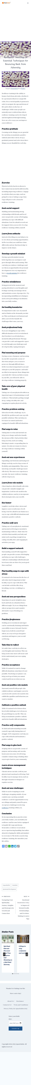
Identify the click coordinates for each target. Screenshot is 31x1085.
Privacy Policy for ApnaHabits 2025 (15, 1009)
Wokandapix (14, 88)
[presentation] (8, 939)
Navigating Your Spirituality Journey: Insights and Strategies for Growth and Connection (8, 905)
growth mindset (12, 273)
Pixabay (23, 88)
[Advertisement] (15, 22)
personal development (9, 889)
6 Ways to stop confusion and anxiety (23, 949)
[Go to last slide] (4, 954)
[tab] (12, 973)
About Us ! (10, 1001)
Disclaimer (20, 1001)
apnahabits (6, 885)
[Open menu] (27, 3)
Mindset (15, 53)
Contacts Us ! (7, 1005)
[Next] (27, 954)
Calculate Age (15, 1028)
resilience (5, 808)
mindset (15, 885)
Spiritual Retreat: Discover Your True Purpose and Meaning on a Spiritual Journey (8, 955)
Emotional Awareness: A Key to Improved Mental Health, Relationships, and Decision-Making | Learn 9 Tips (23, 908)
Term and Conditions (21, 1005)
